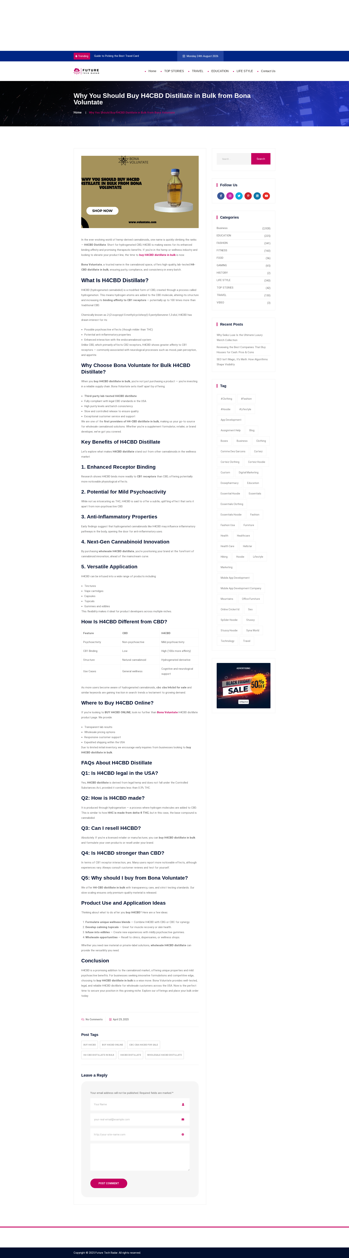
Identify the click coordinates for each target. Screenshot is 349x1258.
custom (225, 472)
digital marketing (248, 472)
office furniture (251, 598)
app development (231, 419)
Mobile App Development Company (241, 588)
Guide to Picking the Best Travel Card (115, 56)
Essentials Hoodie (231, 514)
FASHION (222, 243)
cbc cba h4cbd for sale (143, 1045)
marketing (226, 567)
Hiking (224, 556)
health (224, 535)
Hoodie (240, 556)
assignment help (231, 430)
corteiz (258, 451)
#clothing (226, 398)
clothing (261, 440)
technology (227, 641)
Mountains (227, 598)
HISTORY (222, 272)
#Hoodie (225, 409)
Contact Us (268, 71)
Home (152, 71)
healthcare (243, 535)
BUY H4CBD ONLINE (112, 1045)
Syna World (252, 630)
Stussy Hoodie (229, 630)
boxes (224, 440)
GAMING (222, 265)
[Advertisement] (109, 25)
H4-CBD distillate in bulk (98, 1055)
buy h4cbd (89, 1045)
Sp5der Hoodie (229, 619)
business (242, 440)
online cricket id (230, 609)
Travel (246, 641)
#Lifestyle (245, 409)
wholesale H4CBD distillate (164, 1055)
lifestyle (258, 556)
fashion (254, 514)
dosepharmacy (229, 483)
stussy (250, 619)
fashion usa (228, 525)
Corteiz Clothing (230, 461)
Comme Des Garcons (233, 451)
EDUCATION (220, 71)
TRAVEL (197, 71)
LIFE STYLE (245, 71)
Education (253, 483)
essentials (255, 493)
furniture (249, 525)
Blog (251, 430)
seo (250, 609)
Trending (83, 56)
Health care (227, 546)
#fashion (246, 398)
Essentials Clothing (232, 504)
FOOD (220, 257)
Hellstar (247, 546)
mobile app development (235, 577)
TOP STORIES (174, 71)
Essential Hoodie (230, 493)
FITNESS (222, 250)
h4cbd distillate (130, 1055)
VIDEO (220, 302)
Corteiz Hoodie (256, 461)
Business (222, 228)
